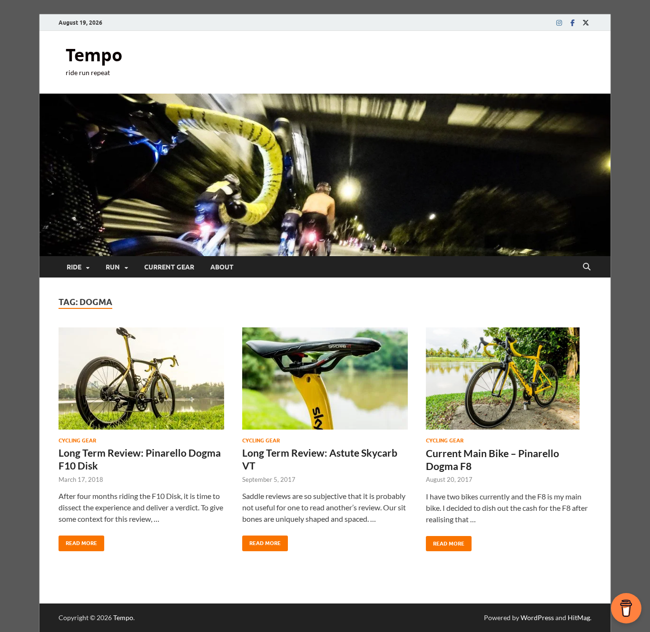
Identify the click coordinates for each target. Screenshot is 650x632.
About (222, 267)
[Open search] (587, 267)
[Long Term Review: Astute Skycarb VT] (325, 378)
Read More (78, 541)
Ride (74, 267)
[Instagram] (559, 22)
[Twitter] (585, 22)
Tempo (94, 55)
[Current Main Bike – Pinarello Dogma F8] (508, 378)
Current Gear (169, 267)
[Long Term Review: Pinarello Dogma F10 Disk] (141, 378)
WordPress (537, 617)
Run (113, 267)
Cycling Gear (77, 440)
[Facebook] (572, 22)
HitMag (579, 617)
